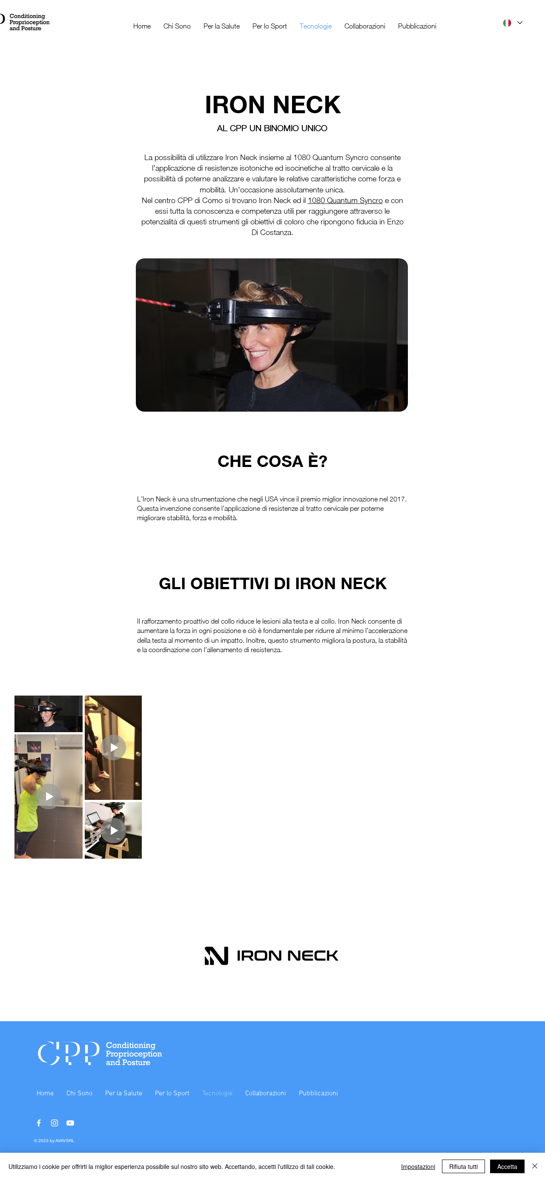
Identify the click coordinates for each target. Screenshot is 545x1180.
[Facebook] (38, 1123)
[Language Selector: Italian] (512, 22)
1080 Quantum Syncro (345, 200)
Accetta (507, 1166)
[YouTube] (70, 1123)
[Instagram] (54, 1123)
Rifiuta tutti (463, 1166)
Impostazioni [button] (418, 1166)
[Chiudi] (535, 1166)
